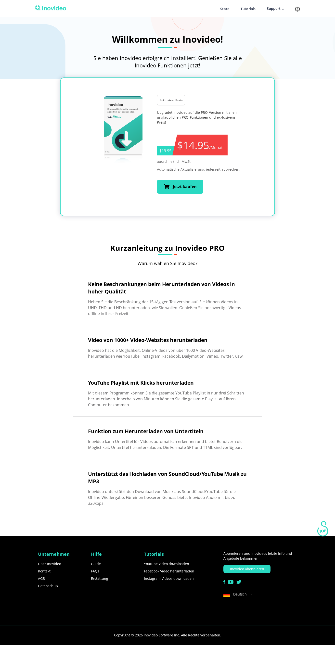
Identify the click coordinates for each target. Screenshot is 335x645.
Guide (96, 563)
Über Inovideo (49, 563)
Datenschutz (48, 585)
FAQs (95, 571)
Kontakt (44, 571)
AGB (41, 578)
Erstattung (99, 578)
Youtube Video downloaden (166, 563)
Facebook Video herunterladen (169, 571)
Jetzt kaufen (185, 186)
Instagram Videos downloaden (169, 578)
